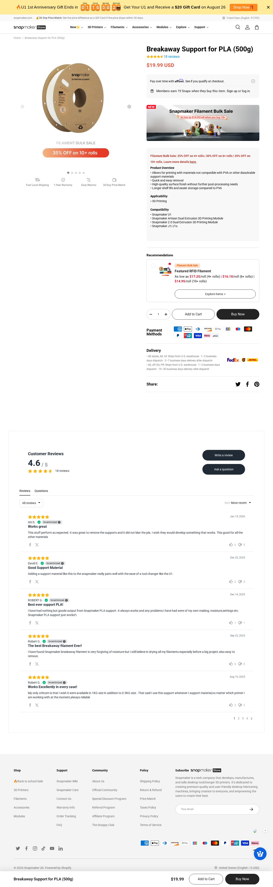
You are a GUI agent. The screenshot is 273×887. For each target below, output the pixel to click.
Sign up (232, 91)
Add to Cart (193, 314)
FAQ (59, 825)
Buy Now (238, 314)
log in (246, 91)
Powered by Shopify (58, 868)
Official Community (104, 790)
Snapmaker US (34, 868)
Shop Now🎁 (243, 7)
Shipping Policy (150, 781)
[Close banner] (268, 7)
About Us (98, 781)
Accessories (21, 807)
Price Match (148, 798)
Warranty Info (66, 807)
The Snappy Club (103, 825)
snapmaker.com (23, 18)
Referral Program (103, 807)
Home (17, 38)
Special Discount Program (109, 798)
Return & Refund (151, 790)
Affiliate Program (103, 816)
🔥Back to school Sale (28, 781)
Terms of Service (150, 825)
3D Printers (21, 790)
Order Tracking (66, 816)
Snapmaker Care (67, 790)
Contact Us (64, 798)
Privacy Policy (149, 816)
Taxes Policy (148, 807)
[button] (256, 27)
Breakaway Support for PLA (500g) (45, 38)
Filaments (20, 798)
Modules (19, 816)
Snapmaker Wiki (67, 781)
